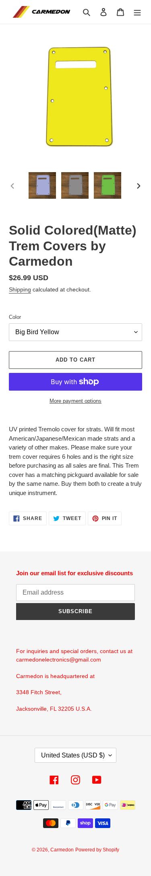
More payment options (75, 401)
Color (15, 317)
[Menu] (137, 12)
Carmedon (62, 850)
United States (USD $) (73, 755)
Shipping (20, 289)
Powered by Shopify (97, 850)
